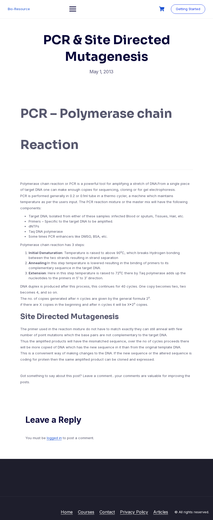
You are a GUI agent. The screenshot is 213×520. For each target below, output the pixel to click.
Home (67, 512)
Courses (86, 512)
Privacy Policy (134, 512)
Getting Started (188, 9)
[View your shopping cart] (162, 8)
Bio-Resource (19, 9)
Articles (160, 512)
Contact (107, 512)
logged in (54, 438)
